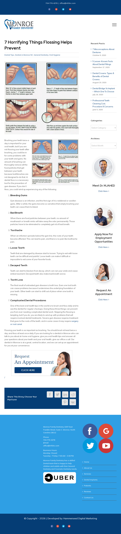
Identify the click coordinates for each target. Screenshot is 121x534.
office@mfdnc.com (68, 3)
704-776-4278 (51, 3)
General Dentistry (41, 55)
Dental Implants (91, 480)
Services (87, 474)
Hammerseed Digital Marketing (80, 518)
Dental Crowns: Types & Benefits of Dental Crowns (103, 76)
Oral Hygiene (54, 55)
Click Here (103, 191)
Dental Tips (9, 55)
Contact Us (88, 497)
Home (86, 462)
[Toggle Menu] (114, 24)
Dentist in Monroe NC (24, 55)
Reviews (87, 491)
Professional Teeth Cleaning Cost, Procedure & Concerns (103, 103)
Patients (87, 485)
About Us (88, 468)
